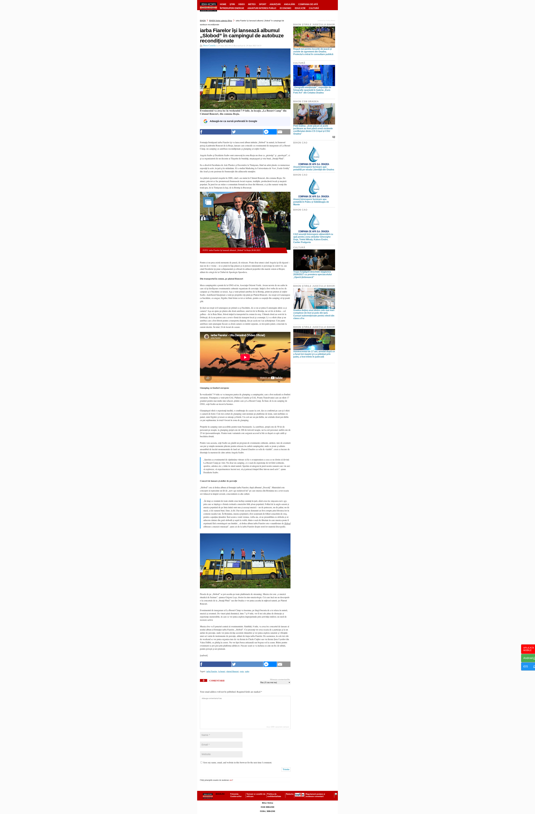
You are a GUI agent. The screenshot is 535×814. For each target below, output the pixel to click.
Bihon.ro (220, 794)
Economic (285, 8)
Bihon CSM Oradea (306, 101)
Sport (262, 4)
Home (223, 4)
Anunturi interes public (261, 8)
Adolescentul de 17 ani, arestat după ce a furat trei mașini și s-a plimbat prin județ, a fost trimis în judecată (314, 354)
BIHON (203, 21)
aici (231, 780)
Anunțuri (275, 4)
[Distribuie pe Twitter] (247, 132)
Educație (300, 8)
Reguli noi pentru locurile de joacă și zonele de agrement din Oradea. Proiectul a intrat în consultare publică (313, 51)
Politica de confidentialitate (274, 795)
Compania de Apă (308, 4)
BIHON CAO (300, 142)
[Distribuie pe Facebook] (215, 132)
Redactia (289, 794)
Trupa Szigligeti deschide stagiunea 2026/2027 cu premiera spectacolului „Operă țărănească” (312, 274)
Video (241, 4)
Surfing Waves (330, 20)
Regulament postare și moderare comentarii (315, 795)
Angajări (289, 4)
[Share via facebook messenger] (270, 132)
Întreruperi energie (232, 8)
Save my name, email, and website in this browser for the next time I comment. (237, 762)
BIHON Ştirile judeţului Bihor (220, 21)
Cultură (314, 8)
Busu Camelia (209, 45)
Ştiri (232, 4)
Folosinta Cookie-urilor (236, 795)
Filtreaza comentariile (280, 679)
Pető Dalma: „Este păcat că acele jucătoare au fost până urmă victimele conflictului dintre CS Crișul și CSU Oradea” (313, 130)
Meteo (252, 4)
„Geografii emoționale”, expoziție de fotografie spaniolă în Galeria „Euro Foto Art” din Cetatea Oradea (312, 90)
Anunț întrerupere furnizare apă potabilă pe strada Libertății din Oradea (313, 168)
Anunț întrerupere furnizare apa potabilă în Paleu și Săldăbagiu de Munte (311, 202)
